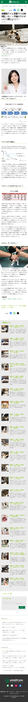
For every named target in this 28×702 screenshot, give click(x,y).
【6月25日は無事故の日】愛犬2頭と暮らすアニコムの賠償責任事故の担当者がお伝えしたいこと (14, 639)
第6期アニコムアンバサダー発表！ (9, 627)
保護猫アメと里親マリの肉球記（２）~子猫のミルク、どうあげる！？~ (17, 567)
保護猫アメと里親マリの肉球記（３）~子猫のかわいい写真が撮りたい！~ (18, 554)
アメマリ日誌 (9, 307)
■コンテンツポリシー (22, 691)
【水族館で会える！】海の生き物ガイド (10, 635)
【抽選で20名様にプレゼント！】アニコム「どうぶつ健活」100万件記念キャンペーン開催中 (13, 631)
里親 (3, 307)
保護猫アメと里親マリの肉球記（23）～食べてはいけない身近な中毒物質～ (18, 365)
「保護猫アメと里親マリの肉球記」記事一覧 (11, 299)
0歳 (5, 305)
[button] (26, 2)
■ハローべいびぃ (14, 693)
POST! (21, 607)
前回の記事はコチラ (5, 55)
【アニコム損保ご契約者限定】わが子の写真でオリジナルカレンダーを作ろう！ (14, 652)
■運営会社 (3, 691)
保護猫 (24, 305)
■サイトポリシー (11, 691)
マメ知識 (9, 305)
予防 (20, 305)
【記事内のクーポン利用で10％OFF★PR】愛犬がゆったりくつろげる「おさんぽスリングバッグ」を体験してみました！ (14, 623)
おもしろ (15, 305)
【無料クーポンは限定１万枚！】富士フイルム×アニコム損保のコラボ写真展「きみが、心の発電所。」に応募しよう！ (14, 657)
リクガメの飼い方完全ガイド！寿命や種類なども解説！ (13, 670)
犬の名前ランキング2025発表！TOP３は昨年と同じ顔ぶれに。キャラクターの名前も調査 (13, 666)
